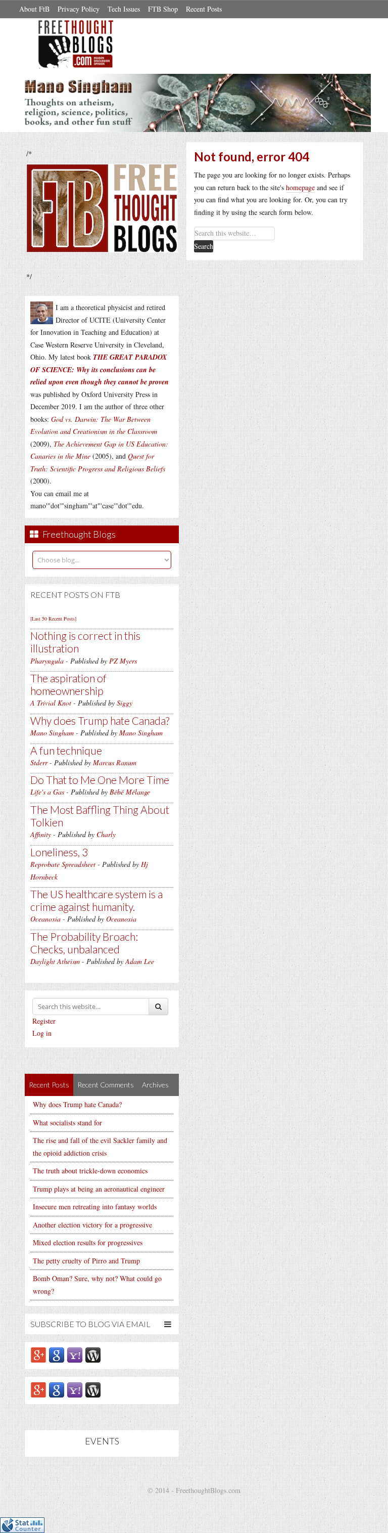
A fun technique (66, 750)
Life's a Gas (47, 792)
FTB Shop (163, 9)
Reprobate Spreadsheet (62, 864)
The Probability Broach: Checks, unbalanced (84, 942)
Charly (106, 834)
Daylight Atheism (55, 961)
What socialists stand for (67, 1122)
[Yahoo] (75, 1355)
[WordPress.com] (93, 1355)
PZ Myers (123, 661)
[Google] (56, 1355)
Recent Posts (204, 9)
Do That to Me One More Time (99, 779)
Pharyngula (47, 661)
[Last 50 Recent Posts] (53, 618)
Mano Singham (52, 732)
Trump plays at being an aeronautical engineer (99, 1189)
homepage (300, 187)
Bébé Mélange (130, 792)
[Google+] (38, 1355)
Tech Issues (124, 9)
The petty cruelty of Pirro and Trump (86, 1260)
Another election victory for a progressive (92, 1225)
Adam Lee (139, 961)
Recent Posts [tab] (49, 1084)
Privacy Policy (79, 9)
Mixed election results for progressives (87, 1242)
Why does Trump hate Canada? (99, 720)
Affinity (40, 834)
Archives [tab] (155, 1084)
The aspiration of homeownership (68, 684)
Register (44, 1021)
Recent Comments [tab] (105, 1084)
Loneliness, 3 (59, 852)
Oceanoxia (45, 919)
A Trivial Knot (50, 703)
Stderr (38, 762)
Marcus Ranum (114, 762)
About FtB (34, 9)
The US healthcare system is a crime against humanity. (96, 900)
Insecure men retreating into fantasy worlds (95, 1206)
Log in (42, 1033)
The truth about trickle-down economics (90, 1170)
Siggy (124, 703)
